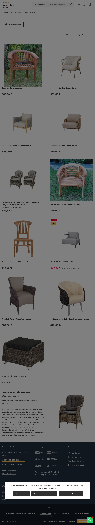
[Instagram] (49, 508)
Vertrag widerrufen (85, 521)
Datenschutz (52, 521)
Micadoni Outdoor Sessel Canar (63, 88)
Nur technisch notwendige (44, 494)
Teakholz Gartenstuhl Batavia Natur (17, 262)
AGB (44, 521)
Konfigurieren (21, 494)
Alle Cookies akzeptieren (71, 494)
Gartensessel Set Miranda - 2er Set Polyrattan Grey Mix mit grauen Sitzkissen (21, 203)
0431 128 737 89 (10, 459)
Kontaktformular (9, 473)
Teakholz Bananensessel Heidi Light (65, 204)
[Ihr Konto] (84, 4)
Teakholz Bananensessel (12, 88)
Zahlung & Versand (76, 465)
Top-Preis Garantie (76, 461)
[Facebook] (46, 508)
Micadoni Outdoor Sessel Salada (63, 145)
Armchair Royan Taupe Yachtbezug (16, 319)
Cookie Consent (74, 453)
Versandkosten (45, 513)
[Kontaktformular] (90, 520)
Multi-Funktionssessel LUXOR (62, 261)
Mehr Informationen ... (77, 485)
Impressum (63, 521)
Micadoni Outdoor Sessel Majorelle (16, 145)
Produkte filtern (14, 24)
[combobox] (58, 4)
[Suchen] (71, 4)
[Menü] (78, 4)
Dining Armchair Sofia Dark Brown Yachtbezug (69, 319)
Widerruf (72, 521)
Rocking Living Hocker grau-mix (15, 376)
